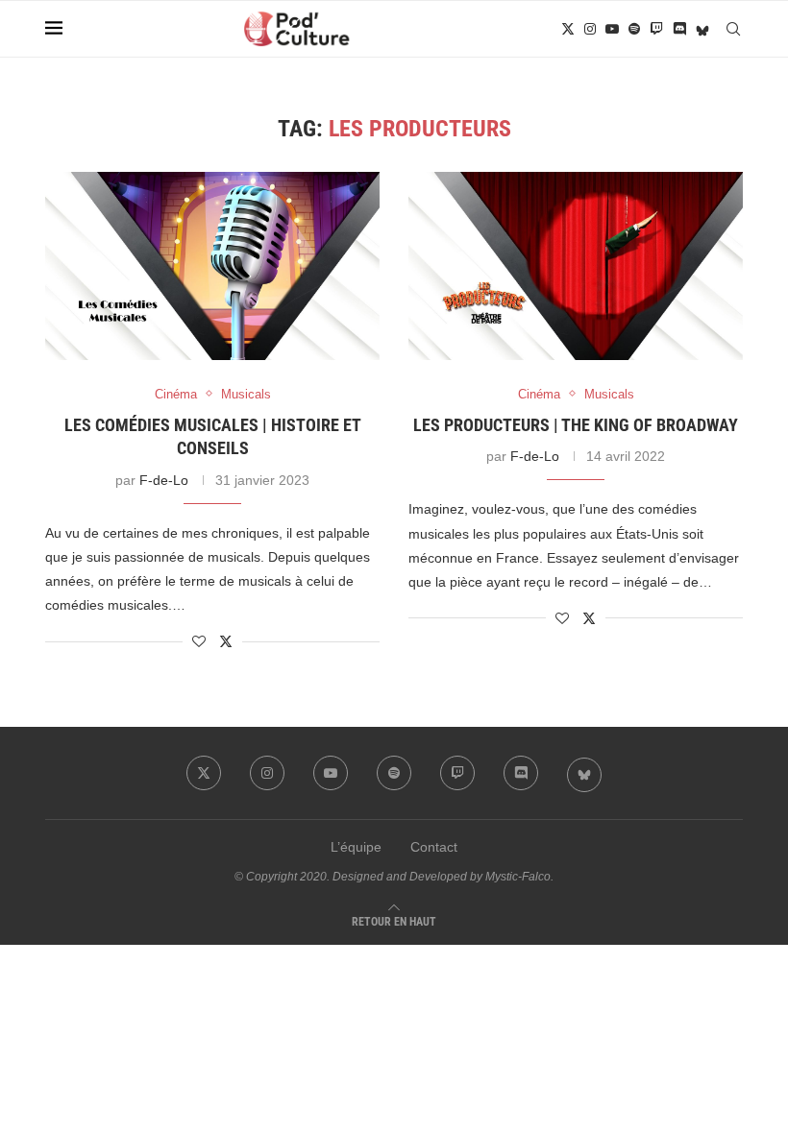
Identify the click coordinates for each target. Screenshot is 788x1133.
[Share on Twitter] (226, 641)
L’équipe (356, 847)
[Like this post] (199, 641)
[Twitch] (656, 29)
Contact (433, 847)
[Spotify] (634, 29)
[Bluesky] (702, 29)
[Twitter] (568, 29)
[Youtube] (612, 29)
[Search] (733, 29)
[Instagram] (590, 29)
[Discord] (679, 29)
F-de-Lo (163, 480)
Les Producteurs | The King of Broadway (575, 425)
